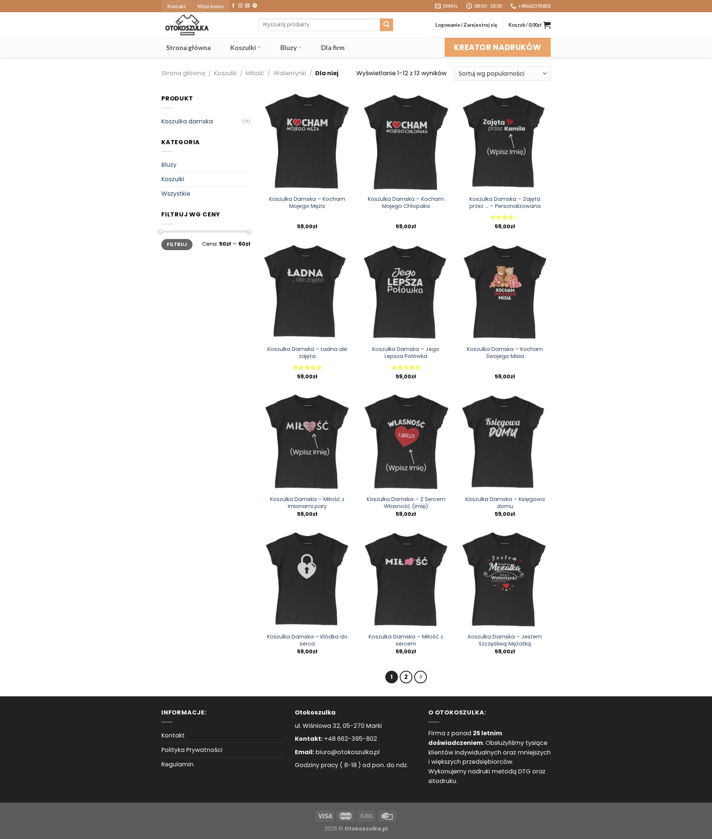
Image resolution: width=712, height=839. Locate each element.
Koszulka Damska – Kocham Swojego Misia (505, 353)
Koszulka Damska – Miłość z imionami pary (307, 503)
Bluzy (288, 47)
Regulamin (177, 764)
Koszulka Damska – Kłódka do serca (307, 640)
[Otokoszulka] (204, 25)
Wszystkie (175, 193)
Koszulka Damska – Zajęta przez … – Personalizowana (505, 203)
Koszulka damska (187, 121)
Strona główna (188, 47)
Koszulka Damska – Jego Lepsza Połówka (405, 353)
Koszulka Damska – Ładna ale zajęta (307, 353)
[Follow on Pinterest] (255, 6)
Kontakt (176, 6)
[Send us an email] (247, 6)
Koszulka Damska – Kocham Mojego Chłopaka (406, 203)
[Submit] (386, 25)
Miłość (254, 73)
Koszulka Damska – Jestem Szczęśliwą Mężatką (505, 640)
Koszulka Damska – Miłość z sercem (406, 640)
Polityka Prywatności (191, 750)
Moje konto (211, 6)
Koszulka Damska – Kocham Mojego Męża (307, 203)
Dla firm (333, 47)
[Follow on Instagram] (240, 6)
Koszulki (243, 47)
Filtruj (177, 244)
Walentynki (289, 73)
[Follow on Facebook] (233, 6)
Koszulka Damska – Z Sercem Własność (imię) (406, 503)
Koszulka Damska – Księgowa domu (505, 503)
